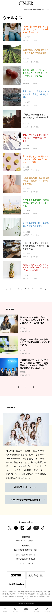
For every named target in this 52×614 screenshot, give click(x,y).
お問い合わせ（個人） (26, 554)
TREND (36, 612)
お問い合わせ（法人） (26, 559)
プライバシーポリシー (26, 541)
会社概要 (26, 537)
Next (33, 387)
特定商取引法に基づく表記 (26, 550)
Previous (19, 387)
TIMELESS (32, 9)
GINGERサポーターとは (26, 487)
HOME (26, 9)
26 (40, 289)
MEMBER (47, 612)
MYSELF (40, 9)
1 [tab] (25, 387)
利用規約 (26, 545)
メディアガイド (26, 563)
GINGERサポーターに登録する (26, 500)
